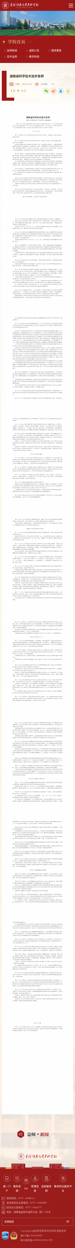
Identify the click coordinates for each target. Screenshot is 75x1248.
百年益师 (12, 56)
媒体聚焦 (56, 50)
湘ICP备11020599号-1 (31, 1235)
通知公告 (34, 50)
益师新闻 (12, 50)
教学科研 (34, 56)
